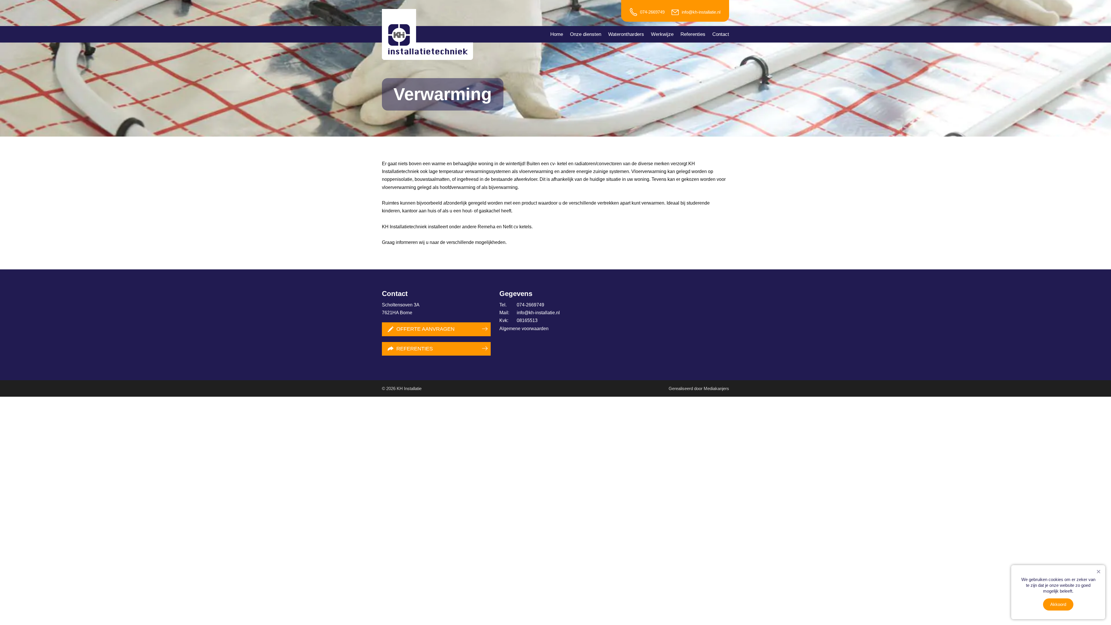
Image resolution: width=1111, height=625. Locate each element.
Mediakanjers (716, 388)
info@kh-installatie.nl (701, 12)
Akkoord (1058, 604)
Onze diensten (585, 34)
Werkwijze (662, 34)
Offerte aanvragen (425, 329)
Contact (720, 34)
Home (556, 34)
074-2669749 (652, 12)
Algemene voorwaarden (524, 328)
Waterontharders (626, 34)
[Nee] (1098, 571)
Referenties (692, 34)
